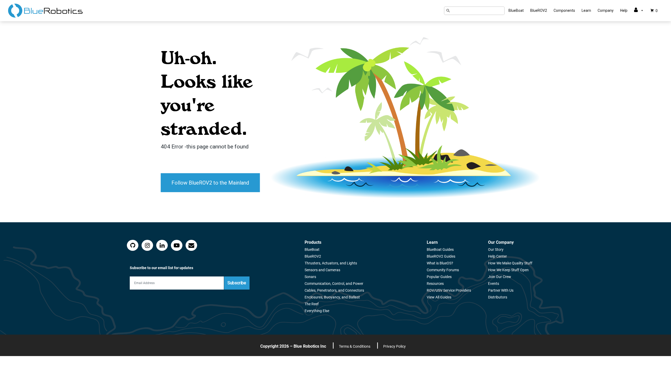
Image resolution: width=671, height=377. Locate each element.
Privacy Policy (394, 346)
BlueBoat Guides (440, 249)
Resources (435, 283)
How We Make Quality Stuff (510, 263)
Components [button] (564, 10)
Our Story (496, 249)
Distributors (497, 297)
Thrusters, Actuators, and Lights (331, 263)
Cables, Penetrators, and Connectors (334, 290)
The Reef (312, 304)
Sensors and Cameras (322, 270)
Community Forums (443, 270)
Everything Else (317, 311)
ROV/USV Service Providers (449, 290)
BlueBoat (516, 10)
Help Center (497, 256)
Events (493, 283)
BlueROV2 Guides (441, 256)
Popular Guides (439, 277)
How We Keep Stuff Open (508, 270)
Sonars (310, 277)
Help (623, 10)
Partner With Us (500, 290)
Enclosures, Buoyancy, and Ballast (332, 297)
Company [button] (606, 10)
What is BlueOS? (440, 263)
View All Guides (439, 297)
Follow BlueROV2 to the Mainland (210, 182)
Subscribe (237, 282)
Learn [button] (586, 10)
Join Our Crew (499, 277)
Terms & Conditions (354, 346)
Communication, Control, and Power (334, 283)
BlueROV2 (538, 10)
